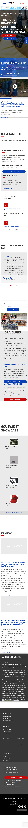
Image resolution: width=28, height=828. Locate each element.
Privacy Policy (14, 800)
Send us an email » (16, 780)
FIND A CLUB (9, 38)
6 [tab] (16, 285)
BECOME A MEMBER (16, 777)
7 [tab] (17, 285)
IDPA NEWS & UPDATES (11, 772)
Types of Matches (7, 731)
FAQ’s (18, 746)
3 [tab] (11, 285)
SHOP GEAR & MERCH (10, 769)
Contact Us (5, 760)
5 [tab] (14, 285)
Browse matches (15, 144)
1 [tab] (9, 285)
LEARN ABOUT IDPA (10, 767)
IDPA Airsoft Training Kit (12, 485)
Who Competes (6, 733)
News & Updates (20, 744)
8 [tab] (18, 285)
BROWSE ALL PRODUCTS (13, 513)
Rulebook (19, 747)
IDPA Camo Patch (10, 447)
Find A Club (5, 742)
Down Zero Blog (20, 742)
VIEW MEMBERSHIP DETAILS (15, 381)
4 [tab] (13, 285)
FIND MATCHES (8, 35)
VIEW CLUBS (12, 309)
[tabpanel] (14, 267)
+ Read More (4, 118)
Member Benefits (7, 716)
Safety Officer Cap (10, 504)
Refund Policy (14, 801)
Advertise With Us (7, 758)
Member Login (6, 718)
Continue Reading (5, 595)
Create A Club (6, 744)
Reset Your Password (8, 720)
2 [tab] (10, 285)
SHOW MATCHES (13, 171)
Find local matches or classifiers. (12, 165)
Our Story (5, 756)
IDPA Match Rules (7, 729)
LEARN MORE (9, 73)
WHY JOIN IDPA (14, 399)
